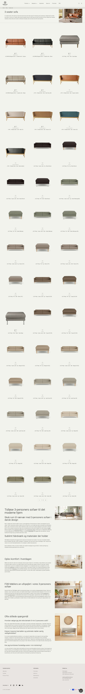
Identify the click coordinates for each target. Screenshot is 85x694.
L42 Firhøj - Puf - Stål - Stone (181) (15, 296)
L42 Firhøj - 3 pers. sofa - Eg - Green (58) (15, 496)
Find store (54, 3)
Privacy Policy (6, 675)
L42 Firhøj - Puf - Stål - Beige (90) (69, 463)
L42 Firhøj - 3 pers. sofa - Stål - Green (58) (42, 496)
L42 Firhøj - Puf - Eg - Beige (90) (15, 463)
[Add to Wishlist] (16, 53)
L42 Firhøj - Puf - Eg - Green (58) (69, 496)
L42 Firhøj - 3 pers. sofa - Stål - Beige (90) (42, 463)
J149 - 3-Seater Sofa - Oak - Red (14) (15, 129)
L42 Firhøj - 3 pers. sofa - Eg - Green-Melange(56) (69, 198)
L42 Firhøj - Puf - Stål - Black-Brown (42, 198)
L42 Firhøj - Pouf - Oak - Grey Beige (69, 56)
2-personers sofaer (18, 529)
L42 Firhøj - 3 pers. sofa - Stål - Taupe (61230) (42, 333)
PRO (60, 3)
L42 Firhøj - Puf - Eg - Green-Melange (15, 231)
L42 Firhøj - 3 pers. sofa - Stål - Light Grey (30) (15, 430)
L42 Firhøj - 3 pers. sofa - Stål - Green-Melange (42, 231)
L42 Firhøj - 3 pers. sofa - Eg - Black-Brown (42, 166)
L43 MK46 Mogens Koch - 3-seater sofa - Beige (15, 93)
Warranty (5, 671)
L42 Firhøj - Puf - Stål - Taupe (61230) (69, 333)
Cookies (4, 673)
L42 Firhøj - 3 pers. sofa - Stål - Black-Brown (15, 198)
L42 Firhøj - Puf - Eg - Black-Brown (69, 166)
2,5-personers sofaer (31, 529)
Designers (34, 3)
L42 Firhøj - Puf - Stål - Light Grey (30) (42, 430)
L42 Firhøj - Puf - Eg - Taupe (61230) (69, 296)
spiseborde (45, 593)
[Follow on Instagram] (13, 685)
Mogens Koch (15, 91)
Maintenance (36, 675)
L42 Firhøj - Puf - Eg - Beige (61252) (42, 365)
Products (26, 3)
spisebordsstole (11, 594)
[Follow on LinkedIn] (22, 685)
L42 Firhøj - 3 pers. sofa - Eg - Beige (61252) (15, 365)
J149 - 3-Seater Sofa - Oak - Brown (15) (42, 129)
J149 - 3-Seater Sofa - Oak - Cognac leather (69, 93)
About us (48, 3)
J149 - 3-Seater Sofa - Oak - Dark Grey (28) (42, 93)
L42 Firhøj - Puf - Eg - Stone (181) (42, 263)
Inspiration (41, 3)
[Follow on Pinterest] (16, 685)
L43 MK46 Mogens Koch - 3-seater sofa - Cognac (15, 56)
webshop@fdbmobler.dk (67, 677)
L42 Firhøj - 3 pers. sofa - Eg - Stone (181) (15, 263)
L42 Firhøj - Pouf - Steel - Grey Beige (15, 333)
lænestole (14, 568)
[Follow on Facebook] (11, 685)
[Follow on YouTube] (19, 685)
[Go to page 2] (45, 500)
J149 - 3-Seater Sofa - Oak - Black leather (15, 166)
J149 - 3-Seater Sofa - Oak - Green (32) (69, 129)
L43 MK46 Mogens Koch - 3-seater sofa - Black (42, 56)
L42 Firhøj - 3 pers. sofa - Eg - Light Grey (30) (42, 398)
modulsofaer (30, 531)
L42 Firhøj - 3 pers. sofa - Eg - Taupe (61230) (42, 296)
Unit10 (42, 164)
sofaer (49, 528)
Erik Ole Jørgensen (42, 91)
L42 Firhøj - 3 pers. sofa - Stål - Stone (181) (69, 263)
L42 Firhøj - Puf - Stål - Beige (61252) (15, 398)
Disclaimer (35, 677)
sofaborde (12, 567)
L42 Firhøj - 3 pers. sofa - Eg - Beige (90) (69, 430)
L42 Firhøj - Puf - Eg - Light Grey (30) (69, 398)
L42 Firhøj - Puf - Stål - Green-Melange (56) (69, 231)
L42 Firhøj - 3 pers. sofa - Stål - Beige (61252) (69, 365)
